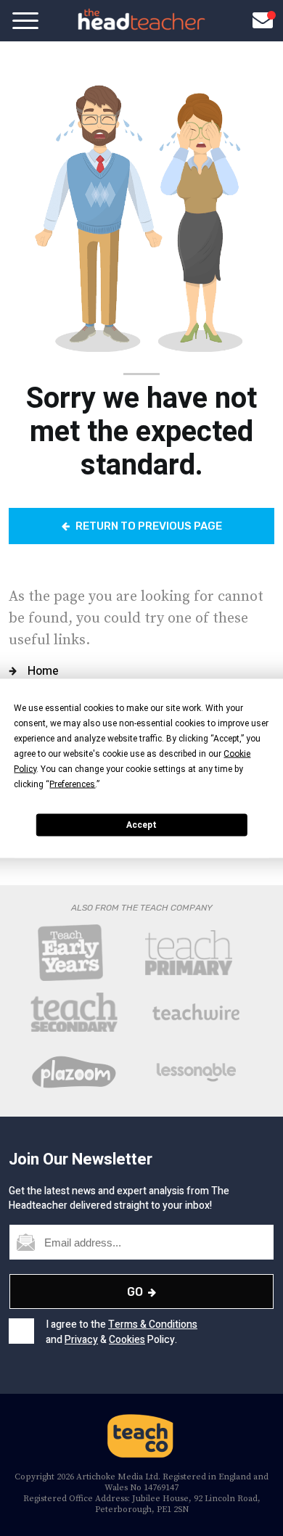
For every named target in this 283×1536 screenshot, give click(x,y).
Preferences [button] (72, 784)
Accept (141, 825)
